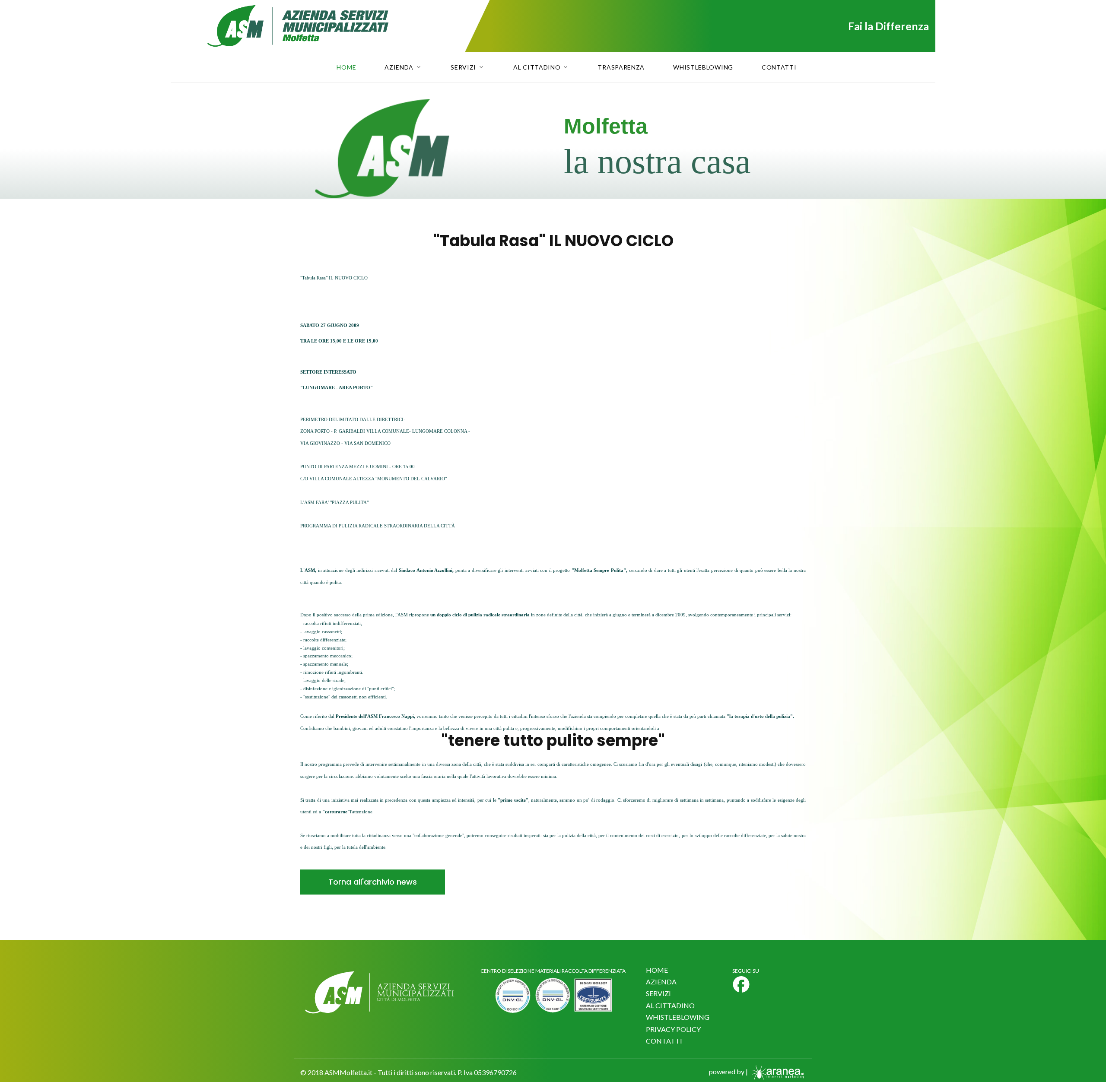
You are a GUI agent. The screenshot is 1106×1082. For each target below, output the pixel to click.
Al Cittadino (536, 67)
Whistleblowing (703, 67)
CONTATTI (664, 1041)
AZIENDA (661, 981)
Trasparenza (621, 67)
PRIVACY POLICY (673, 1029)
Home (346, 67)
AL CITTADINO (670, 1005)
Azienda (399, 67)
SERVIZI (658, 993)
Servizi (463, 67)
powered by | (729, 1071)
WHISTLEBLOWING (677, 1017)
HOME (657, 970)
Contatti (779, 67)
